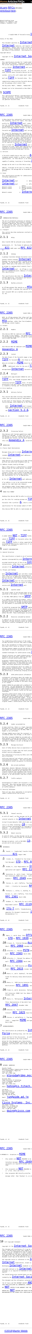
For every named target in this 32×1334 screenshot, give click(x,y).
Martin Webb (20, 1330)
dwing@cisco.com (18, 1110)
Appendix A (10, 349)
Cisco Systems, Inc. (17, 1102)
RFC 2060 (17, 945)
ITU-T (10, 908)
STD (18, 861)
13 (28, 840)
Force (6, 1033)
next (13, 10)
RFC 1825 (19, 1012)
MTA (29, 286)
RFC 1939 (22, 938)
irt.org (3, 7)
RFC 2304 (16, 961)
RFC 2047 (11, 1004)
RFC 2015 (17, 968)
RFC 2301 (11, 896)
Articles (12, 1)
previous (5, 10)
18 (23, 824)
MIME (14, 341)
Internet (8, 45)
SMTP (27, 596)
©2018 (8, 1330)
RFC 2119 (25, 904)
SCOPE (7, 92)
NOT (15, 535)
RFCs (11, 7)
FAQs (21, 1)
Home (3, 1)
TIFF (8, 70)
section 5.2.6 (18, 410)
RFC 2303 (16, 953)
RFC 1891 (22, 985)
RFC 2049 (19, 878)
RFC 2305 (6, 114)
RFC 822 (26, 247)
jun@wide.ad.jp (18, 1096)
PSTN (26, 950)
